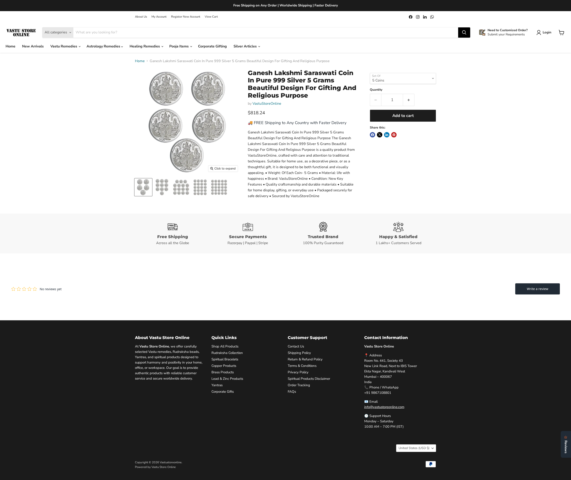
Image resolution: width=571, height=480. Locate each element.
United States (414, 448)
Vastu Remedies (64, 46)
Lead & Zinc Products (227, 378)
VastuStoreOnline (266, 103)
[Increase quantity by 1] (408, 100)
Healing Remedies (145, 46)
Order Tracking (299, 385)
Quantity (376, 90)
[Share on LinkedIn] (386, 134)
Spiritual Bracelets (224, 359)
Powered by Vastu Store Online (155, 467)
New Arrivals (33, 46)
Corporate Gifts (222, 391)
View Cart (211, 16)
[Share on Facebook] (372, 134)
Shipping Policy (299, 353)
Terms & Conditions (302, 366)
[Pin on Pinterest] (394, 134)
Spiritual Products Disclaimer (309, 378)
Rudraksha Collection (227, 353)
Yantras (217, 385)
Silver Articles (246, 46)
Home (10, 46)
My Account (159, 16)
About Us (141, 16)
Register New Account (185, 16)
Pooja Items (179, 46)
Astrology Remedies (104, 46)
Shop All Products (224, 346)
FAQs (292, 391)
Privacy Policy (298, 372)
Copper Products (223, 366)
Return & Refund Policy (305, 359)
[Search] (464, 32)
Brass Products (222, 372)
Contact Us (296, 346)
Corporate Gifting (212, 46)
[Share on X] (379, 134)
